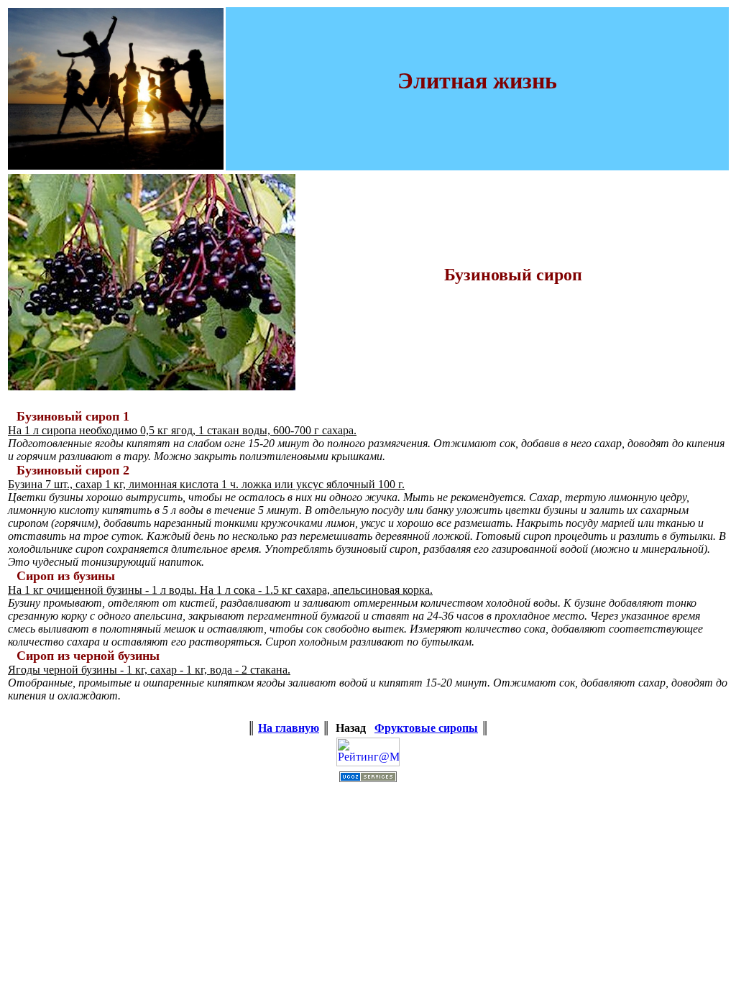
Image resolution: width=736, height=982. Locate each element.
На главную (288, 728)
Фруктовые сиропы (426, 728)
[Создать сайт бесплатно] (368, 778)
